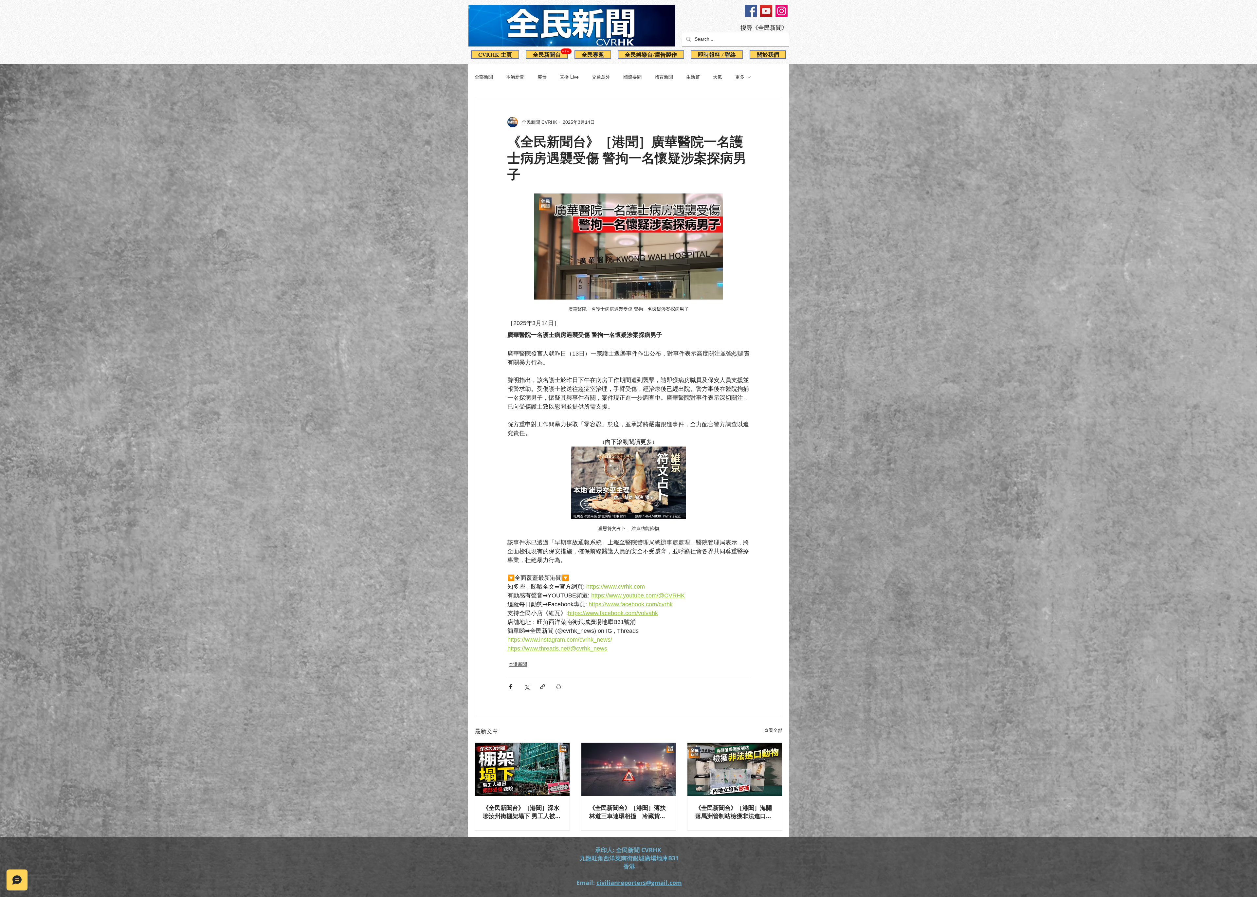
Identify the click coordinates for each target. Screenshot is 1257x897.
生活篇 (693, 77)
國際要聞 (632, 77)
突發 (542, 77)
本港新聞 (515, 77)
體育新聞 (664, 77)
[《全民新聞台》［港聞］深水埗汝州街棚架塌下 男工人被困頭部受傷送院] (522, 769)
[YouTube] (766, 11)
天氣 (717, 77)
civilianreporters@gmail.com (639, 883)
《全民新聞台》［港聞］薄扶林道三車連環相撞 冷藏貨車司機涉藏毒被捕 (627, 812)
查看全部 (773, 730)
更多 (739, 77)
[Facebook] (751, 11)
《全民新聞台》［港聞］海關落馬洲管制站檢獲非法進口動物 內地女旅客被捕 (733, 812)
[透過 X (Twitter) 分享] (526, 687)
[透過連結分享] (542, 687)
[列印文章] (559, 687)
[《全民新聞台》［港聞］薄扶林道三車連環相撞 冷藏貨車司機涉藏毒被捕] (628, 769)
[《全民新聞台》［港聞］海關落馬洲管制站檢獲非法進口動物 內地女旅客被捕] (734, 769)
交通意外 (601, 77)
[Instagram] (781, 11)
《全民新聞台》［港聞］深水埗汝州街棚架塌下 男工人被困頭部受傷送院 (522, 812)
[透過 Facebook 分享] (510, 687)
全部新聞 (484, 77)
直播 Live (569, 77)
